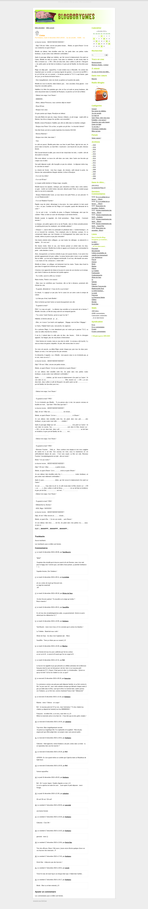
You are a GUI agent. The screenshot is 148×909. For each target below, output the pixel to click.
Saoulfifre (65, 607)
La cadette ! (95, 244)
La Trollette (95, 271)
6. (35, 646)
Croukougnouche (97, 275)
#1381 (79, 38)
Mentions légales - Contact (100, 65)
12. (36, 752)
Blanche (94, 79)
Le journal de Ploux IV (99, 188)
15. (36, 793)
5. (35, 621)
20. (36, 856)
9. (35, 697)
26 (109, 43)
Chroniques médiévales (99, 129)
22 (99, 43)
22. (36, 879)
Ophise (94, 268)
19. (36, 842)
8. (35, 678)
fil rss (93, 325)
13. (36, 765)
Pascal (94, 259)
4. (35, 607)
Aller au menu (73, 2)
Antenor (94, 262)
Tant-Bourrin (66, 552)
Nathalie (94, 282)
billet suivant (50, 28)
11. (36, 738)
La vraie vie (95, 115)
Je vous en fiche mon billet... (101, 72)
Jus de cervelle (71, 38)
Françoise (95, 295)
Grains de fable (96, 124)
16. (36, 805)
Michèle (94, 302)
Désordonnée (96, 251)
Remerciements (97, 62)
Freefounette (96, 273)
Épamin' (94, 284)
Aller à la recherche (85, 2)
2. (35, 577)
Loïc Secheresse (97, 257)
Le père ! (94, 242)
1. (35, 552)
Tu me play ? (96, 126)
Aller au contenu (63, 2)
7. (35, 660)
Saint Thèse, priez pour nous (101, 118)
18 (106, 41)
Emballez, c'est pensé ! (99, 120)
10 (104, 38)
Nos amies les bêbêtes (99, 111)
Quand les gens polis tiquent (101, 122)
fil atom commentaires (99, 331)
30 (101, 46)
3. (35, 593)
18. (36, 831)
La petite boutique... (98, 291)
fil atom (94, 329)
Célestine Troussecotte (99, 286)
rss (84, 38)
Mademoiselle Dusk (98, 288)
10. (36, 721)
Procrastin (95, 248)
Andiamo (65, 621)
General (94, 109)
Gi (92, 279)
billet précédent (40, 28)
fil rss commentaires (98, 327)
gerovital (68, 805)
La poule (94, 293)
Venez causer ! (96, 138)
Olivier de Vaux (67, 593)
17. (36, 817)
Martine (64, 646)
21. (36, 868)
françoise (67, 678)
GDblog (94, 299)
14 (96, 41)
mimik (67, 868)
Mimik (93, 264)
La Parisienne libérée (98, 297)
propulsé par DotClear (40, 901)
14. (36, 777)
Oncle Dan (68, 842)
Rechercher (97, 51)
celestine (68, 721)
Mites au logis (96, 131)
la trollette (65, 577)
